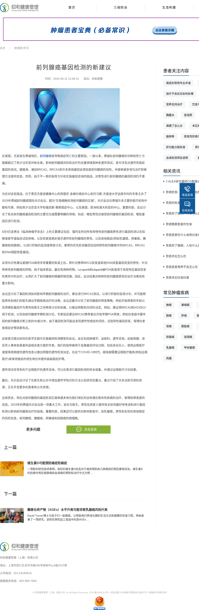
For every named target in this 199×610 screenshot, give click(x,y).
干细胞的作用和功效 (157, 592)
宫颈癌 (188, 336)
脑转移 (170, 136)
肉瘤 (169, 358)
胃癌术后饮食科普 (177, 277)
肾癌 (169, 326)
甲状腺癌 (189, 347)
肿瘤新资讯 (21, 48)
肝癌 (184, 315)
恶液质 (188, 115)
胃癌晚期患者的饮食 (179, 224)
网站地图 (115, 592)
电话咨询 (187, 194)
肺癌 (169, 304)
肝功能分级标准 (175, 147)
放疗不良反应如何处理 (179, 93)
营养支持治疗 (174, 104)
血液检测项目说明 (177, 157)
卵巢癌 (170, 336)
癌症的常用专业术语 (178, 83)
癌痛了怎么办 (174, 125)
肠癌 (169, 315)
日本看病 (124, 592)
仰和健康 (97, 78)
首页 (2, 48)
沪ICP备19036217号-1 (99, 592)
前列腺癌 (45, 156)
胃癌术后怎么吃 (176, 256)
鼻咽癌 (185, 304)
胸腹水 (170, 115)
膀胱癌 (185, 326)
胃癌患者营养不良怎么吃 (182, 266)
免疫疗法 (142, 592)
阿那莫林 (133, 592)
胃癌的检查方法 (176, 202)
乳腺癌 (170, 347)
